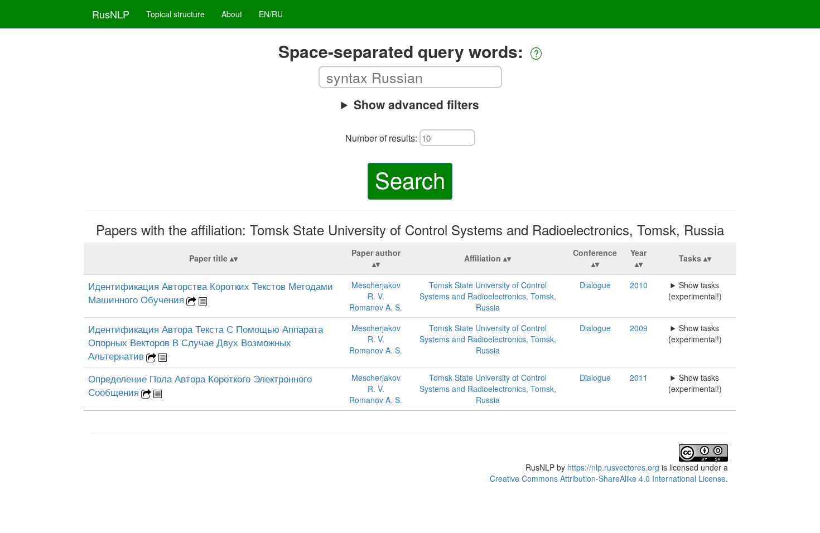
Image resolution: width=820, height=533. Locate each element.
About (231, 14)
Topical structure (175, 14)
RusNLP (110, 14)
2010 (639, 284)
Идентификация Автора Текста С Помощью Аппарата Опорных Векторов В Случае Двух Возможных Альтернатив (205, 342)
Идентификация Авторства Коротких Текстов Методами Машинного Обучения (210, 292)
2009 (639, 327)
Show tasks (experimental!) (695, 290)
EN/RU (271, 14)
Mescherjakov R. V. (376, 290)
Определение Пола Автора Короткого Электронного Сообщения (200, 385)
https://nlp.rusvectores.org (613, 467)
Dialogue (595, 284)
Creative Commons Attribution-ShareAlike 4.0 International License (608, 478)
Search (410, 179)
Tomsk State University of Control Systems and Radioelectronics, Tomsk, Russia (487, 296)
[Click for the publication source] (191, 300)
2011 (639, 377)
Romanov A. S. (375, 307)
